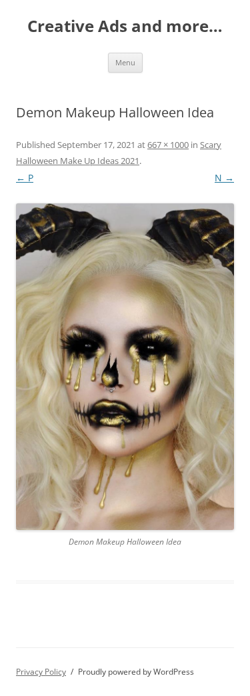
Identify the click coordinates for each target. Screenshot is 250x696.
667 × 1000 (168, 145)
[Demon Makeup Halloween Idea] (125, 366)
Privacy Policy (41, 671)
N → (224, 177)
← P (24, 177)
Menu (125, 62)
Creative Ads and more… (125, 26)
